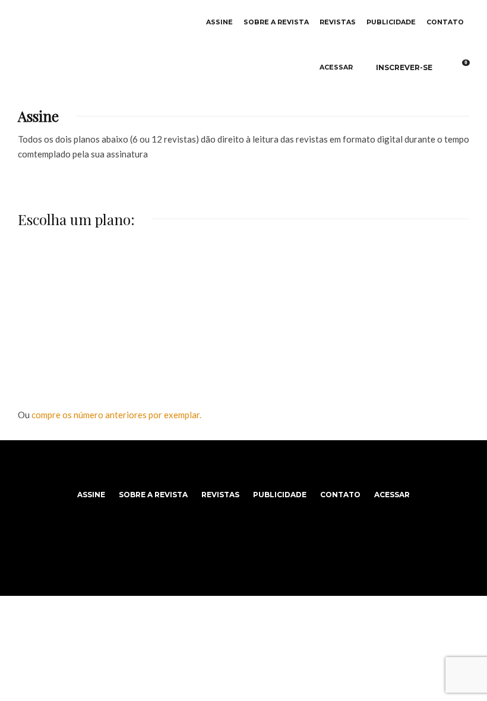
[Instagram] (244, 467)
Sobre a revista (276, 22)
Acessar (336, 67)
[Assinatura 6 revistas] (93, 308)
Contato (445, 22)
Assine (219, 22)
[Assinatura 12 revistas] (243, 308)
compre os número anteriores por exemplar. (116, 414)
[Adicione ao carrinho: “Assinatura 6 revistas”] (135, 274)
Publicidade (391, 22)
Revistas (338, 22)
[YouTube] (257, 467)
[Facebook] (230, 467)
